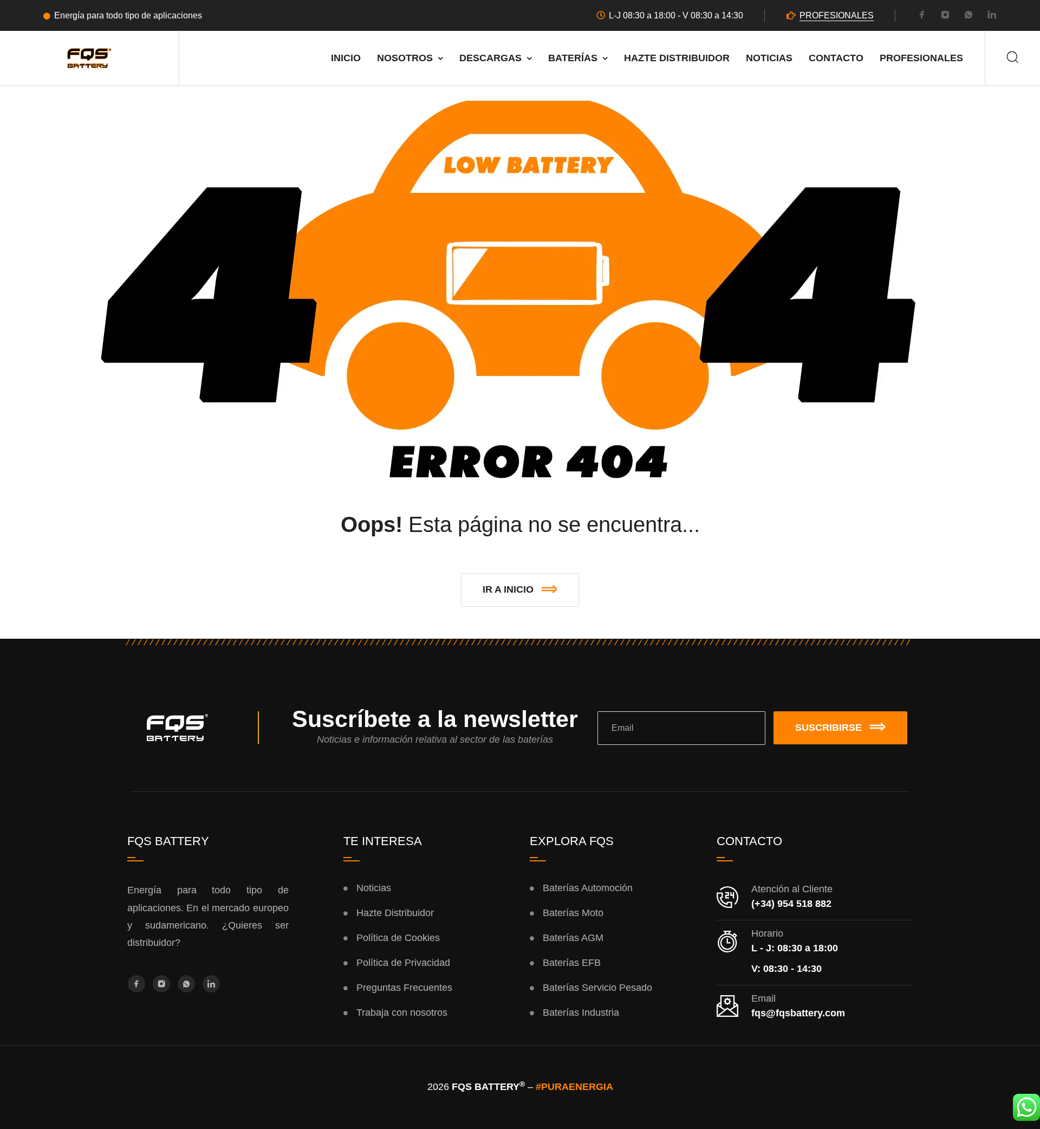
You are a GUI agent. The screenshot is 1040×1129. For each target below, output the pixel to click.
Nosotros (405, 58)
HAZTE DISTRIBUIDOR (677, 58)
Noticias (769, 58)
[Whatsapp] (968, 16)
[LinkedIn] (992, 16)
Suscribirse (828, 727)
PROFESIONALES (837, 15)
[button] (520, 590)
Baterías (572, 58)
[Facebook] (922, 16)
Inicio (346, 58)
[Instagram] (945, 16)
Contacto (836, 58)
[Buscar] (1012, 58)
